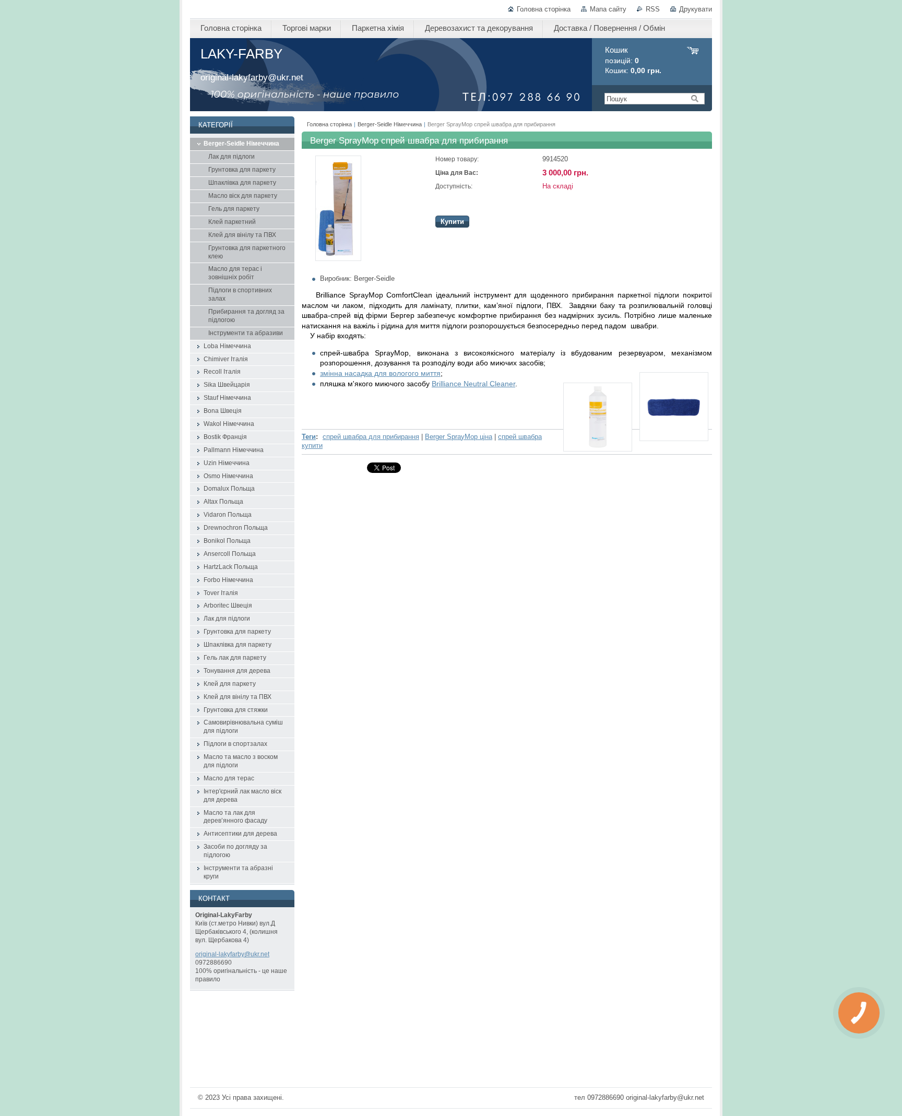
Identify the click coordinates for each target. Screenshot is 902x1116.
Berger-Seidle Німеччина (390, 124)
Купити (452, 221)
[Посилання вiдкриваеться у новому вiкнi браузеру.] (338, 259)
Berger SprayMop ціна (458, 437)
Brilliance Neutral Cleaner (473, 383)
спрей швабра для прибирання (371, 437)
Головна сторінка (544, 9)
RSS (653, 9)
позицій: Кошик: (633, 60)
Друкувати (695, 9)
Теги (309, 437)
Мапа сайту (608, 9)
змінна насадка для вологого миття (380, 373)
